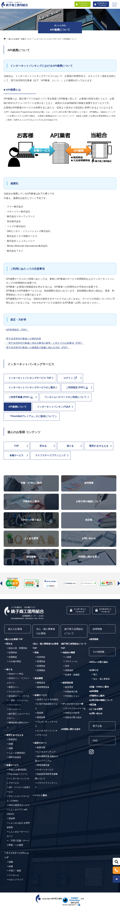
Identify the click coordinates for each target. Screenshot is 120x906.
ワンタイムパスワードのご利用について (65, 397)
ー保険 (10, 748)
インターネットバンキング (84, 4)
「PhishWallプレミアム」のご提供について (31, 416)
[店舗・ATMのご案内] (31, 477)
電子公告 (97, 726)
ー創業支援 (40, 747)
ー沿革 (66, 666)
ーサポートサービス (44, 769)
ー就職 (10, 862)
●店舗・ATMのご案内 (99, 687)
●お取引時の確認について (101, 700)
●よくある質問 (95, 709)
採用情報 (97, 629)
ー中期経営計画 (70, 691)
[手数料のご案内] (31, 496)
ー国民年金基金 (14, 757)
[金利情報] (88, 477)
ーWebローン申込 (15, 674)
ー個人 (94, 674)
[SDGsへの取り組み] (31, 514)
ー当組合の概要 (68, 652)
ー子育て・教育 (14, 870)
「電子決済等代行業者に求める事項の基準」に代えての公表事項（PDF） (44, 343)
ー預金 (36, 652)
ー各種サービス (11, 765)
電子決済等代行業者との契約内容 (23, 338)
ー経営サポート (40, 743)
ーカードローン (14, 709)
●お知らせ (93, 670)
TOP (16, 446)
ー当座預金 (40, 657)
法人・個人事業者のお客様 (45, 631)
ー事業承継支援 (42, 765)
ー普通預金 (40, 661)
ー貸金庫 (11, 818)
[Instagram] (91, 751)
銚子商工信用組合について (73, 631)
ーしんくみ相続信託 (16, 753)
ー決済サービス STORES (46, 699)
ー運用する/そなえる (13, 735)
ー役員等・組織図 (71, 674)
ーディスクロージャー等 (72, 704)
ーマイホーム (13, 875)
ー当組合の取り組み (72, 717)
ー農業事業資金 (42, 687)
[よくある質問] (31, 533)
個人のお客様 (15, 629)
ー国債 (10, 744)
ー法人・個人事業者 (100, 679)
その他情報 (98, 652)
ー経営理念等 (67, 683)
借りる (70, 446)
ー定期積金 (12, 657)
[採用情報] (31, 551)
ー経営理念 (68, 687)
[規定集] (88, 514)
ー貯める (8, 644)
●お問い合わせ (95, 713)
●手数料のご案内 (96, 696)
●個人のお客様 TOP (13, 639)
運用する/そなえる (98, 446)
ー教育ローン (13, 687)
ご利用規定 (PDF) (75, 387)
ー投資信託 (12, 739)
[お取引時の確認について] (88, 496)
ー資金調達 (38, 678)
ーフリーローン (14, 705)
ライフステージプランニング (50, 455)
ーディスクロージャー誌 (74, 708)
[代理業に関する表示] (88, 551)
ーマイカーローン (15, 691)
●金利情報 (93, 691)
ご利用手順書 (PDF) (19, 397)
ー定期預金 (12, 652)
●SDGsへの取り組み (98, 662)
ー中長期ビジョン (71, 696)
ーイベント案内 (40, 795)
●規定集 (92, 704)
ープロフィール (70, 661)
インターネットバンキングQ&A (54, 406)
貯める (43, 446)
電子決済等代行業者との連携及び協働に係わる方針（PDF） (37, 347)
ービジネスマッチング (45, 752)
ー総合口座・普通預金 (17, 648)
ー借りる (8, 669)
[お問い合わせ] (88, 533)
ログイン (68, 378)
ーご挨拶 (67, 657)
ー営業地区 (68, 670)
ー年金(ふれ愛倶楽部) (17, 769)
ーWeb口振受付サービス (18, 805)
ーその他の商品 (14, 661)
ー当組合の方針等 (71, 713)
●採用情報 (93, 639)
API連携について (17, 406)
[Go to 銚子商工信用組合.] (5, 38)
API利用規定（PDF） (17, 329)
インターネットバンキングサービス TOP (29, 378)
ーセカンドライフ (15, 879)
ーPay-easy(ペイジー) (17, 774)
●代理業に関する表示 (70, 729)
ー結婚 (10, 866)
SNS (95, 740)
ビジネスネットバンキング (102, 4)
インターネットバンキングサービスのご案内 (31, 387)
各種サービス (17, 455)
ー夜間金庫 (40, 717)
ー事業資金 (40, 683)
